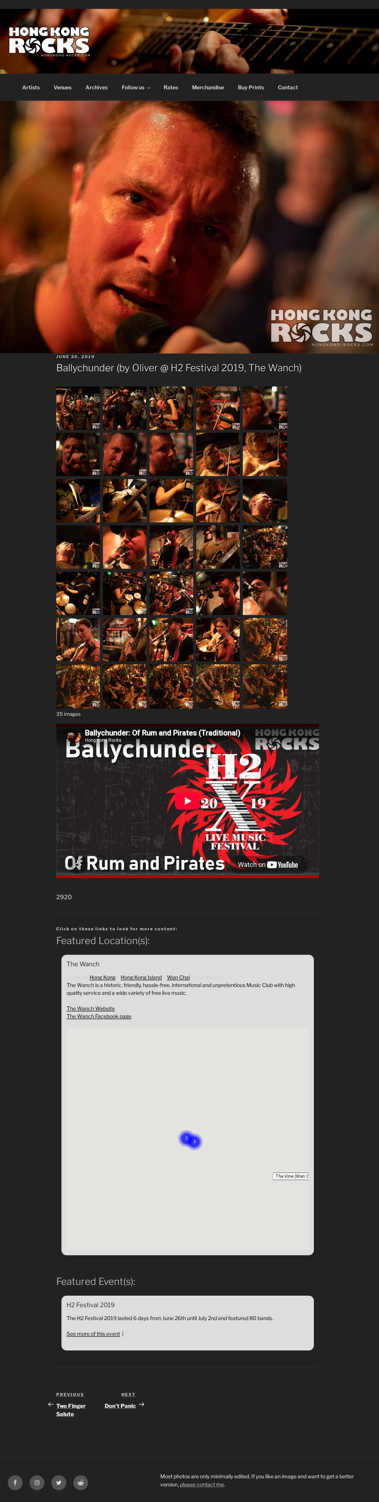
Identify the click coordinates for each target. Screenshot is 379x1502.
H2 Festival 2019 (207, 367)
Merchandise (208, 87)
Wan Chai (178, 977)
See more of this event (93, 1333)
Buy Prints (251, 87)
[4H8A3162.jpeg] (78, 660)
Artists (31, 87)
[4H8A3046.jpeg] (78, 521)
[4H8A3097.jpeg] (78, 567)
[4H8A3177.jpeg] (218, 660)
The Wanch (273, 367)
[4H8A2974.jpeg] (265, 428)
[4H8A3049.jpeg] (125, 521)
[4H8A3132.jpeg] (125, 614)
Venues (62, 87)
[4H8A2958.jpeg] (218, 428)
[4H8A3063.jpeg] (218, 521)
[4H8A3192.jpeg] (265, 660)
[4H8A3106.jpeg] (125, 567)
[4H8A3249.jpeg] (218, 706)
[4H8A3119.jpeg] (218, 567)
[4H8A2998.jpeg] (78, 475)
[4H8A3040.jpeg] (265, 475)
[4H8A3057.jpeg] (172, 521)
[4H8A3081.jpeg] (265, 521)
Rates (171, 87)
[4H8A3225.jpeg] (172, 706)
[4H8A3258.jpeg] (265, 706)
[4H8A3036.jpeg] (218, 475)
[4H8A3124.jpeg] (265, 567)
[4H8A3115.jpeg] (172, 567)
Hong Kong (102, 977)
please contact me (202, 1484)
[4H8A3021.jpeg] (172, 475)
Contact (288, 87)
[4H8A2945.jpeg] (172, 428)
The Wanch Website (91, 1008)
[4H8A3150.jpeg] (265, 614)
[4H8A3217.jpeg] (125, 706)
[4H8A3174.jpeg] (172, 660)
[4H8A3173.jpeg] (125, 660)
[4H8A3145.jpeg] (218, 614)
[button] (296, 1176)
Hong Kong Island (141, 977)
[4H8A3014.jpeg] (125, 475)
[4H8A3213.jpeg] (78, 706)
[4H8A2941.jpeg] (125, 428)
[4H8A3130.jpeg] (78, 614)
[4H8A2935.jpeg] (78, 428)
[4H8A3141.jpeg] (172, 614)
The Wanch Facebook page (99, 1016)
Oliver (145, 367)
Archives (96, 87)
